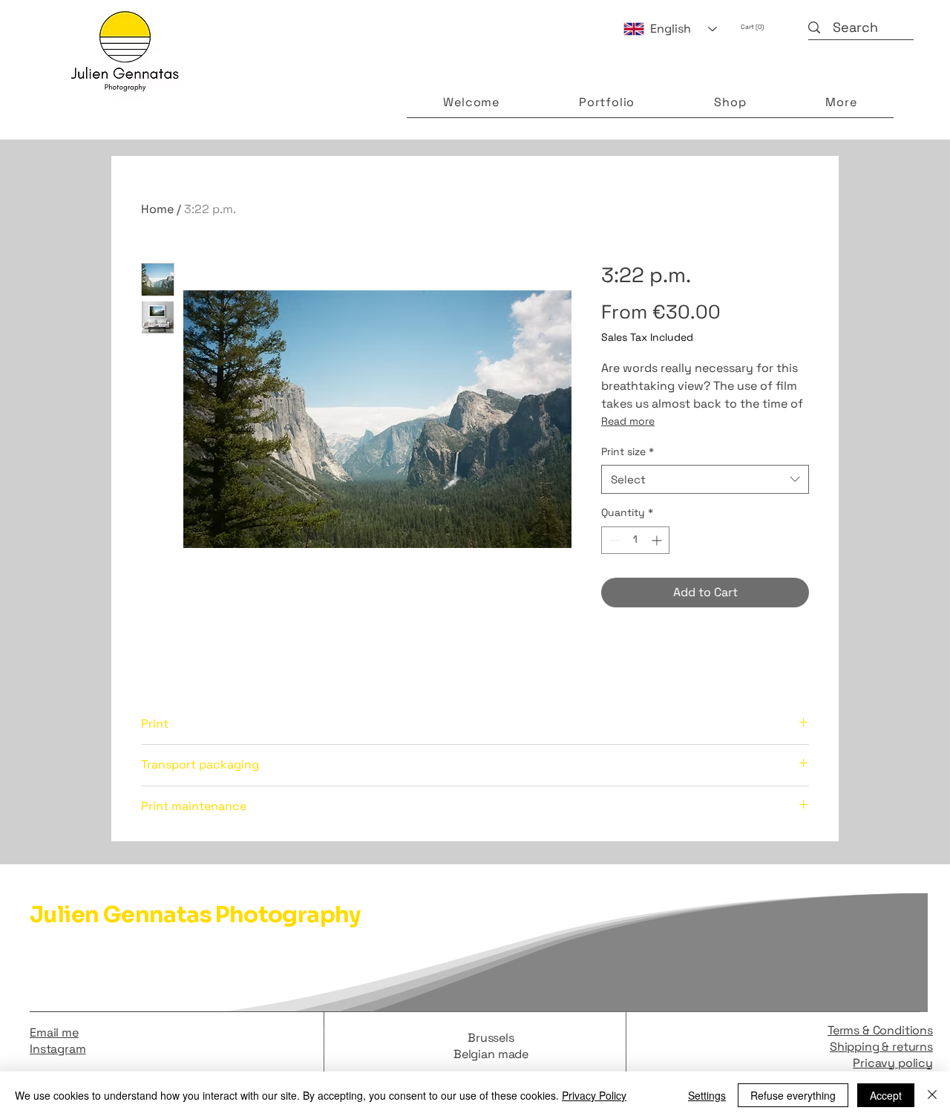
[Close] (932, 1095)
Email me (54, 1032)
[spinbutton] (635, 540)
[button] (762, 26)
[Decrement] (612, 540)
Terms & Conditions (880, 1030)
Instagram (58, 1049)
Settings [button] (707, 1095)
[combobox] (705, 479)
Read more (628, 421)
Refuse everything (793, 1095)
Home (157, 209)
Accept (886, 1095)
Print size (627, 451)
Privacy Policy (594, 1095)
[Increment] (658, 540)
